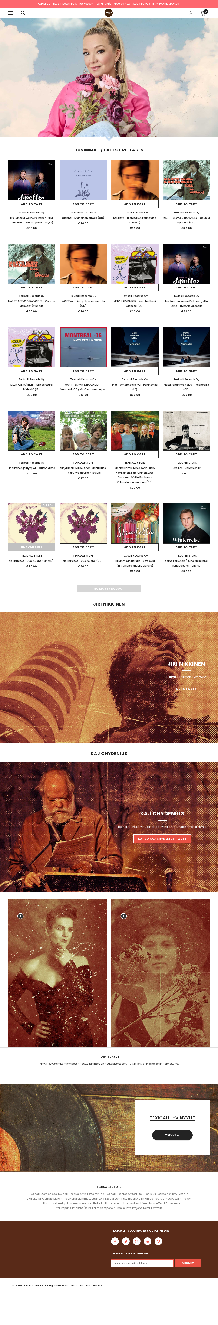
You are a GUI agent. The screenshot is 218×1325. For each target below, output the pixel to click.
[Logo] (108, 13)
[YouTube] (147, 1241)
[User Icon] (191, 13)
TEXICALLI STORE (83, 462)
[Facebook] (115, 1241)
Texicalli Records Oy (31, 212)
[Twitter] (126, 1241)
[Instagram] (137, 1241)
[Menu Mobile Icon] (10, 13)
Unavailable (31, 547)
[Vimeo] (158, 1241)
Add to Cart (31, 204)
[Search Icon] (23, 13)
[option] (109, 79)
